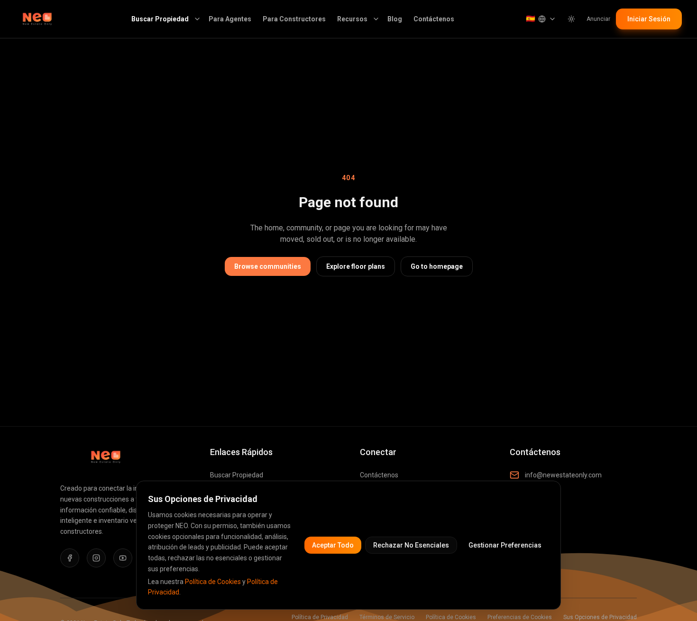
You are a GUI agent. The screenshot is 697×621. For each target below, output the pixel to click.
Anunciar (598, 19)
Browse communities (267, 266)
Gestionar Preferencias (504, 545)
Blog (394, 19)
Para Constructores (294, 19)
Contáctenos (433, 19)
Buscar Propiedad (160, 19)
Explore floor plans (355, 266)
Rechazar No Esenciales (411, 545)
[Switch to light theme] (571, 18)
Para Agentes (230, 19)
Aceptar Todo (333, 545)
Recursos (352, 19)
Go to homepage (437, 266)
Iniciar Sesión (648, 19)
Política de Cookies (213, 581)
